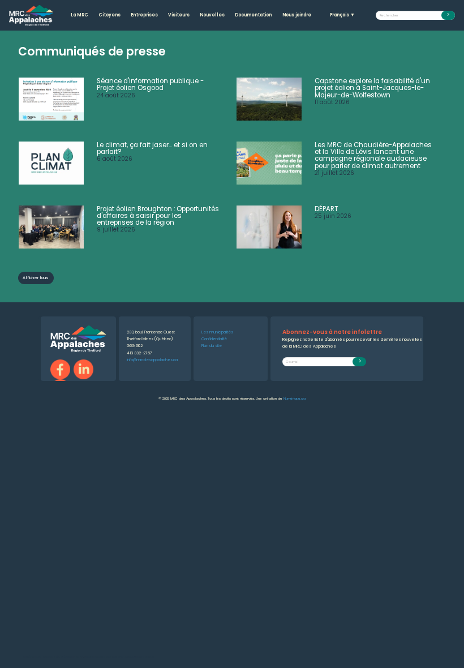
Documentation (253, 15)
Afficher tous (36, 278)
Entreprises (144, 15)
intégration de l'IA (72, 657)
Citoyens (109, 15)
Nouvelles (212, 15)
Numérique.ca (294, 398)
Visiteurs (179, 15)
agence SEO (51, 657)
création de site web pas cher (104, 657)
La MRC (79, 15)
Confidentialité (214, 338)
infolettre (138, 657)
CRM (128, 657)
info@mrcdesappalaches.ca (152, 359)
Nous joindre (296, 15)
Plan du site (211, 345)
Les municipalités (217, 332)
